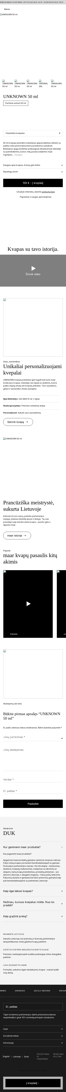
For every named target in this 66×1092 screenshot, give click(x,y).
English (6, 1056)
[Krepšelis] (60, 9)
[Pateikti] (59, 1006)
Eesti (26, 1056)
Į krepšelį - (33, 1083)
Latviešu (17, 1056)
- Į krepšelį (33, 183)
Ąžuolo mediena (40, 991)
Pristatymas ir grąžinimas (43, 1056)
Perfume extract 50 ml (15, 103)
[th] (33, 9)
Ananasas (18, 991)
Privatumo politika (58, 1055)
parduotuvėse (48, 192)
